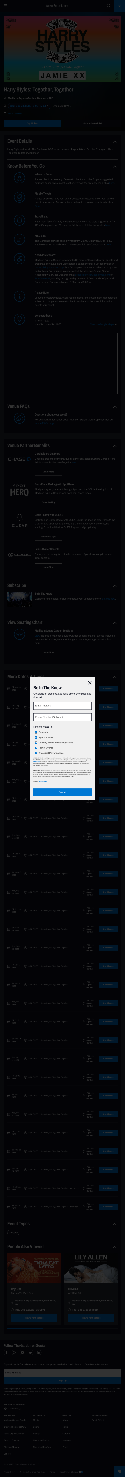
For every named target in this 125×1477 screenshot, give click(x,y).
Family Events (46, 747)
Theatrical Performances (51, 753)
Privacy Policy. (43, 781)
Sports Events (46, 737)
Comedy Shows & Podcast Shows (56, 742)
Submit (62, 792)
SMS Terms (36, 762)
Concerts (43, 732)
